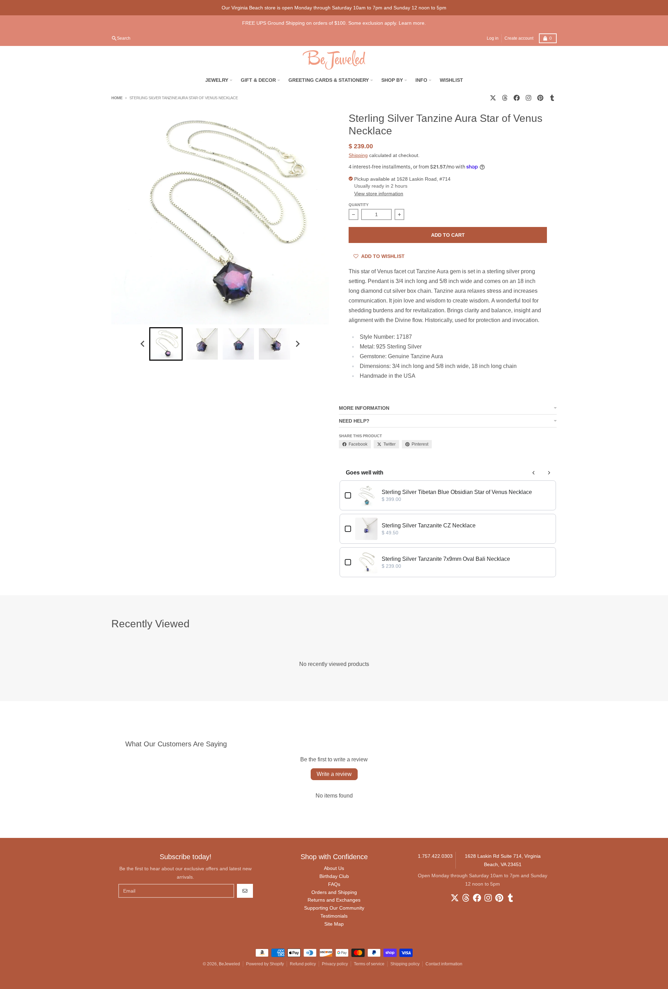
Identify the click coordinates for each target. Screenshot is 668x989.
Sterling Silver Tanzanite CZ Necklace (429, 525)
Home (116, 98)
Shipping (358, 155)
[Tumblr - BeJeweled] (552, 97)
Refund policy (303, 963)
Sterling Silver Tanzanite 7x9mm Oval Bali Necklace (446, 559)
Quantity (358, 205)
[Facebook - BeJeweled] (516, 97)
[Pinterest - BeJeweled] (540, 97)
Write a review (334, 774)
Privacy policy (335, 963)
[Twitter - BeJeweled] (493, 97)
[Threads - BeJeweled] (504, 97)
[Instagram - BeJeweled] (528, 97)
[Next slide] (297, 344)
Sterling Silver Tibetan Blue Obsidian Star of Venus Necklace (457, 492)
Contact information (444, 963)
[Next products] (549, 473)
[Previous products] (533, 473)
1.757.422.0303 (435, 856)
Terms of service (369, 963)
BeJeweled (229, 963)
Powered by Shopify (265, 963)
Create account (518, 38)
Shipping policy (405, 963)
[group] (166, 344)
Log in (493, 38)
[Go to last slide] (143, 344)
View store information (378, 193)
